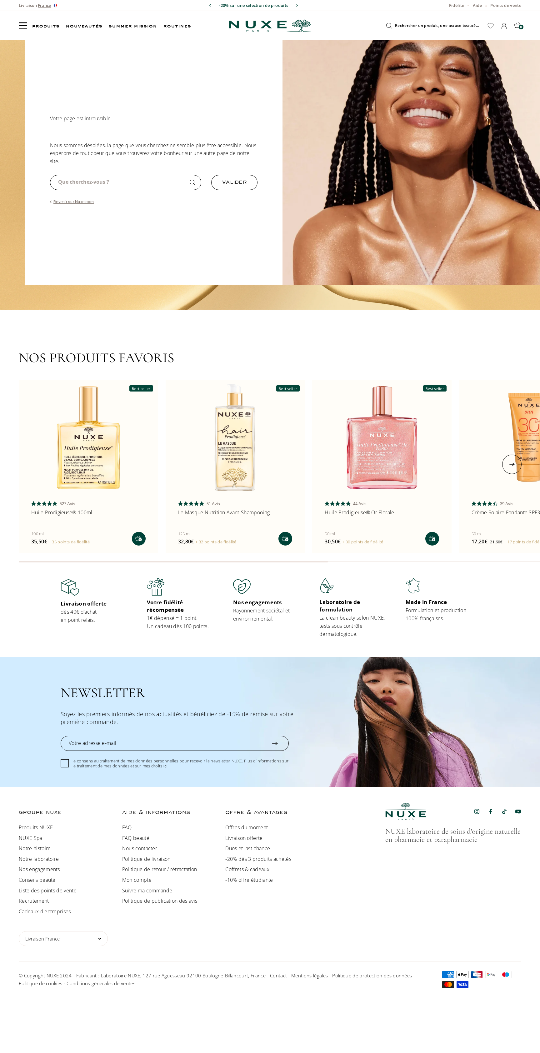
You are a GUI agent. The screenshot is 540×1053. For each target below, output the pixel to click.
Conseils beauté (37, 879)
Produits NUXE (36, 827)
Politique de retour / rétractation (159, 869)
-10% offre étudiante (249, 879)
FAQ (127, 827)
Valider (234, 182)
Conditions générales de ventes (101, 983)
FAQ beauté (135, 838)
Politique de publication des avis (160, 900)
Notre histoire (35, 848)
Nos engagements (39, 869)
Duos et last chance (247, 848)
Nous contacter (139, 848)
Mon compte (137, 879)
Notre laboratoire (39, 859)
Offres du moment (246, 827)
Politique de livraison (146, 859)
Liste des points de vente (48, 890)
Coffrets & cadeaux (247, 869)
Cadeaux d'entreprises (45, 911)
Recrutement (34, 900)
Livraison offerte (243, 838)
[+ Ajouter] (139, 539)
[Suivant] (297, 5)
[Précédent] (210, 5)
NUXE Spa (30, 838)
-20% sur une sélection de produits (253, 5)
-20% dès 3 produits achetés (258, 859)
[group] (97, 601)
